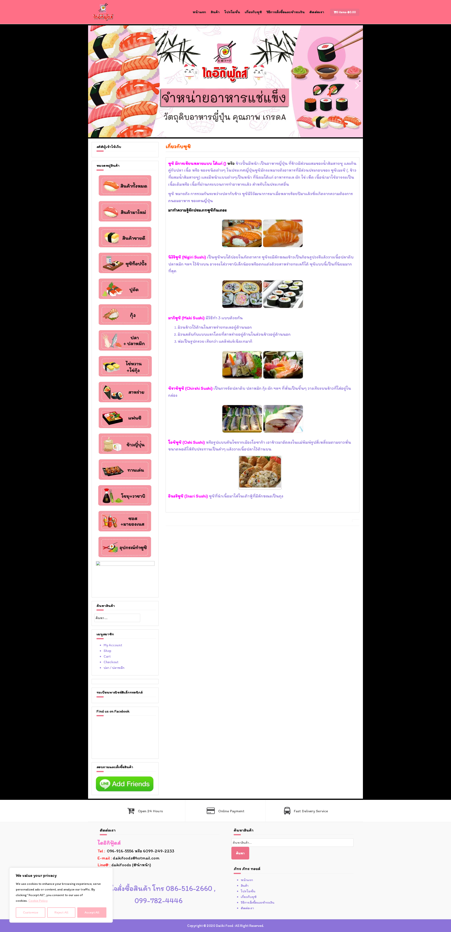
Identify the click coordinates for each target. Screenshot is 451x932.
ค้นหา (240, 853)
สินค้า (215, 12)
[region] (61, 895)
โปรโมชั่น (232, 12)
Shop (107, 651)
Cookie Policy (38, 901)
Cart (107, 656)
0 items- (346, 12)
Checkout (111, 662)
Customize (30, 912)
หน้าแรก (199, 12)
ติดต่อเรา (316, 12)
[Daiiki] (103, 12)
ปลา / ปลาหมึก (114, 668)
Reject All (61, 912)
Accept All (92, 912)
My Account (113, 645)
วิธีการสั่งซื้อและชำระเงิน (286, 12)
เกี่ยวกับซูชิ (253, 12)
